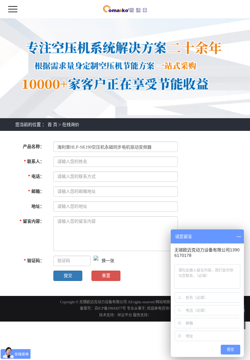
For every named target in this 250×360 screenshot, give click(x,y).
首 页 (52, 124)
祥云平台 (124, 315)
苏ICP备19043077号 (110, 308)
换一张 (108, 260)
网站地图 (162, 302)
